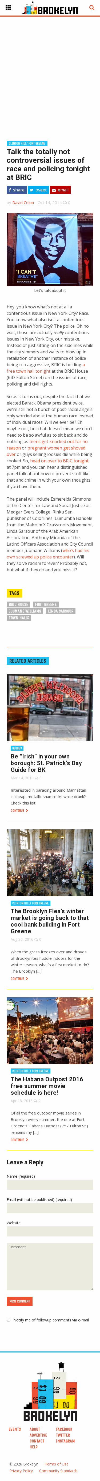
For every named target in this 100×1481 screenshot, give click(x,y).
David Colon (23, 202)
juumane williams (25, 611)
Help (34, 1446)
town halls (19, 617)
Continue (18, 810)
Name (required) (21, 1176)
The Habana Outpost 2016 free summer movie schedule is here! (47, 1086)
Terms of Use (57, 1464)
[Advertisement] (50, 70)
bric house (18, 604)
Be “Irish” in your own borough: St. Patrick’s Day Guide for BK (46, 763)
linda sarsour (60, 611)
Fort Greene (46, 604)
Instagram (65, 1441)
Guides (17, 748)
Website (14, 1222)
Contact (37, 1441)
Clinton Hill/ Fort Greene (27, 143)
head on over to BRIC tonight (59, 461)
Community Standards (58, 1470)
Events (15, 1429)
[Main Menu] (8, 7)
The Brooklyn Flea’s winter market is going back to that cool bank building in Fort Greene (50, 921)
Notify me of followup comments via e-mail (51, 1320)
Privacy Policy (21, 1470)
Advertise (38, 1435)
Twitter (63, 1435)
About (35, 1429)
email (63, 190)
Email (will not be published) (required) (39, 1199)
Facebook (64, 1429)
